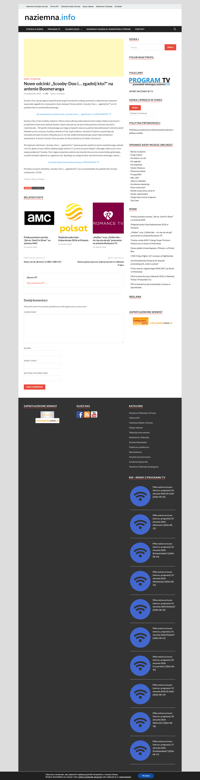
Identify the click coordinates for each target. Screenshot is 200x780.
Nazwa (28, 348)
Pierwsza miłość (137, 171)
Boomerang (38, 188)
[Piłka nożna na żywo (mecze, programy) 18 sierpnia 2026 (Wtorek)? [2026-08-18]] (140, 731)
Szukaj (135, 108)
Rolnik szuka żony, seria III (142, 190)
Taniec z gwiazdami (139, 194)
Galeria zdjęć (72, 29)
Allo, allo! (134, 177)
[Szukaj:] (152, 47)
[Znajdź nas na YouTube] (94, 414)
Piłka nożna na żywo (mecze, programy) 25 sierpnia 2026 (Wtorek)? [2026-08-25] (163, 521)
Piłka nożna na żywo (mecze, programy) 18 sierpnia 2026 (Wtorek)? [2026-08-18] (163, 719)
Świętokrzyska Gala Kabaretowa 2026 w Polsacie (73, 239)
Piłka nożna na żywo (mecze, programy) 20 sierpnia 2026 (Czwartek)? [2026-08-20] (164, 663)
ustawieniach (125, 777)
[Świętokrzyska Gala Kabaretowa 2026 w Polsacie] (73, 219)
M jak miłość (136, 154)
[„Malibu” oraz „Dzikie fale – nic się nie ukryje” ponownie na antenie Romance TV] (108, 219)
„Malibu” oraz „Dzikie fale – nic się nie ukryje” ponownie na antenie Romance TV (107, 240)
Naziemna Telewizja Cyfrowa (37, 6)
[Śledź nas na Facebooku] (79, 414)
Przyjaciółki (135, 174)
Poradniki (118, 6)
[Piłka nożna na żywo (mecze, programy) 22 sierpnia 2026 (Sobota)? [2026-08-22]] (140, 618)
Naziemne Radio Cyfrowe (70, 6)
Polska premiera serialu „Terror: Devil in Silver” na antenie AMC (37, 240)
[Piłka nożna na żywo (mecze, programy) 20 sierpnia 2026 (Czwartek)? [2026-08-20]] (140, 675)
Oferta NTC (54, 6)
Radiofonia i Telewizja (104, 6)
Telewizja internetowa (139, 432)
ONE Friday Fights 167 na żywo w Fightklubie (152, 256)
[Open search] (175, 29)
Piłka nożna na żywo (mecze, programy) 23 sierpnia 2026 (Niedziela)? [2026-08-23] (163, 578)
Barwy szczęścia (137, 151)
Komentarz (30, 312)
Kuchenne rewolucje (140, 184)
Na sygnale (135, 161)
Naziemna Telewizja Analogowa (143, 466)
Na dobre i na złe (138, 158)
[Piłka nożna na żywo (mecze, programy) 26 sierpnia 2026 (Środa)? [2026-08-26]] (140, 505)
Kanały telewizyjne (32, 79)
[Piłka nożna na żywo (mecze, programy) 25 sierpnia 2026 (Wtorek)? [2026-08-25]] (140, 533)
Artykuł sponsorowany (140, 457)
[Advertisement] (74, 58)
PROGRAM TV (54, 29)
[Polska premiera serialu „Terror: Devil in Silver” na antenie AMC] (39, 219)
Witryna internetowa (36, 373)
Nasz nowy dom (137, 187)
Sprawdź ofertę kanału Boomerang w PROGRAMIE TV (73, 162)
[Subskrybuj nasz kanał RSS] (87, 414)
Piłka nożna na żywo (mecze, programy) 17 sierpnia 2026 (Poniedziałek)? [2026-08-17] (163, 748)
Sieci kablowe (135, 452)
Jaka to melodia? (138, 181)
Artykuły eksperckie (138, 461)
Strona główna (34, 29)
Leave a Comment (57, 94)
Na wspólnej (136, 164)
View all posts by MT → (37, 283)
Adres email (31, 361)
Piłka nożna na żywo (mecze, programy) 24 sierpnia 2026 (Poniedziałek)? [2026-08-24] (163, 550)
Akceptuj (146, 775)
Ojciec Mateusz (137, 168)
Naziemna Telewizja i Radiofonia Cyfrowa (109, 29)
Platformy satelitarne (139, 447)
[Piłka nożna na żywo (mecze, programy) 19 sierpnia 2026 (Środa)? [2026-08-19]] (140, 703)
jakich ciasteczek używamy (90, 777)
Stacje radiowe (88, 6)
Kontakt (139, 29)
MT (47, 94)
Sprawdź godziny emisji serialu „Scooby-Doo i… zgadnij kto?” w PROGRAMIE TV (74, 114)
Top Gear (134, 200)
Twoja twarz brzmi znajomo (143, 197)
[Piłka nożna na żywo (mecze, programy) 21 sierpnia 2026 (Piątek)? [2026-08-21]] (140, 647)
